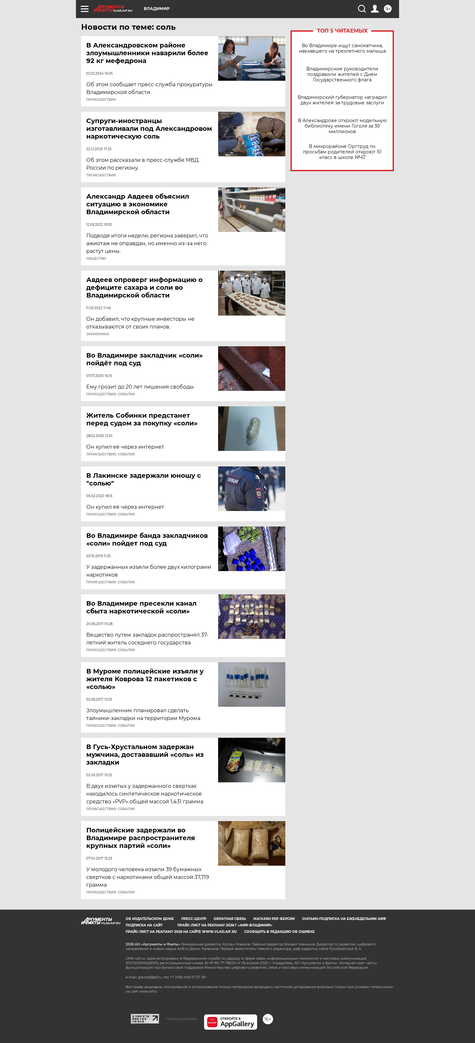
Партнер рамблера (181, 1019)
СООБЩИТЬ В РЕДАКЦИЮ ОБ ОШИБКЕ (279, 932)
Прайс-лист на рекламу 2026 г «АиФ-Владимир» (224, 925)
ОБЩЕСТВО (96, 258)
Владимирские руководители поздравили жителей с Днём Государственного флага (342, 74)
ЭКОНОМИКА (97, 334)
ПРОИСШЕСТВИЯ (101, 99)
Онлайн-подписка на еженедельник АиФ (344, 919)
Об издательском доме (150, 919)
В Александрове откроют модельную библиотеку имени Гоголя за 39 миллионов (342, 126)
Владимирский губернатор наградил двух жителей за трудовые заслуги (342, 100)
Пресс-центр (193, 919)
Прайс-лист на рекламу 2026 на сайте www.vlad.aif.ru (181, 932)
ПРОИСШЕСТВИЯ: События (110, 394)
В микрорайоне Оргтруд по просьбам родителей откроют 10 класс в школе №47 (342, 152)
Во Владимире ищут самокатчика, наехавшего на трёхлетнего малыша (342, 48)
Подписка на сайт (144, 925)
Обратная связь (230, 919)
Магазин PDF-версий (274, 919)
